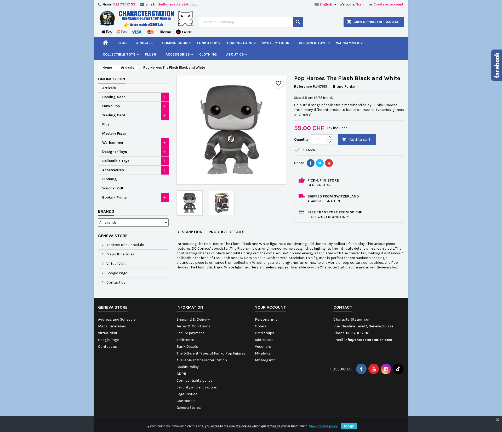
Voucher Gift (112, 188)
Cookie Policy (187, 367)
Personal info (266, 319)
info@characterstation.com (179, 4)
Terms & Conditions (193, 326)
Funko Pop (207, 43)
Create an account (388, 4)
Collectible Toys (119, 54)
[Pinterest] (329, 163)
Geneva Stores (188, 407)
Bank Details (187, 346)
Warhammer (347, 43)
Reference (303, 86)
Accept (349, 426)
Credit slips (264, 333)
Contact (342, 307)
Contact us (116, 282)
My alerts (263, 353)
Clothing (208, 54)
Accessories (178, 54)
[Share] (311, 163)
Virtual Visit (116, 263)
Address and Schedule (125, 245)
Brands (106, 211)
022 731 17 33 (124, 4)
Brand (338, 86)
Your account (270, 307)
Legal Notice (186, 394)
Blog (122, 43)
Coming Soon (175, 43)
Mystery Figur (275, 43)
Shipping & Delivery (193, 319)
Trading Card (239, 43)
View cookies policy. (323, 426)
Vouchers (263, 346)
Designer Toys (313, 43)
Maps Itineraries (120, 254)
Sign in (362, 4)
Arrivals (144, 43)
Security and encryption (196, 387)
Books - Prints (114, 197)
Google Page (116, 273)
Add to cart (356, 139)
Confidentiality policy (194, 380)
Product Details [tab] (226, 231)
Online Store (112, 78)
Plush (150, 54)
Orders (261, 326)
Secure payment (190, 333)
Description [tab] (189, 231)
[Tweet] (320, 163)
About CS (235, 54)
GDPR (181, 373)
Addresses (185, 340)
